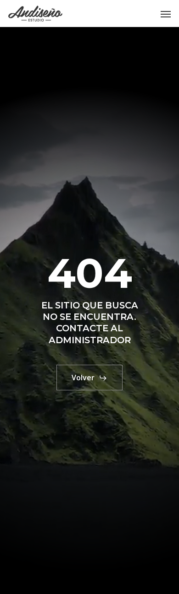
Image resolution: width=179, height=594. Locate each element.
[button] (166, 13)
